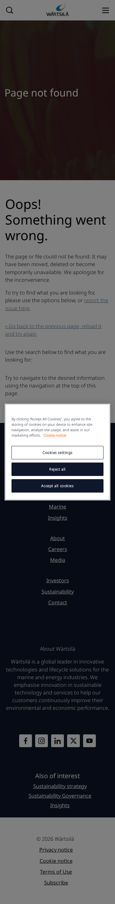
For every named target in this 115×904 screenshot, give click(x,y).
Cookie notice (54, 435)
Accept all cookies (57, 485)
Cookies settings (57, 452)
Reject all (57, 469)
